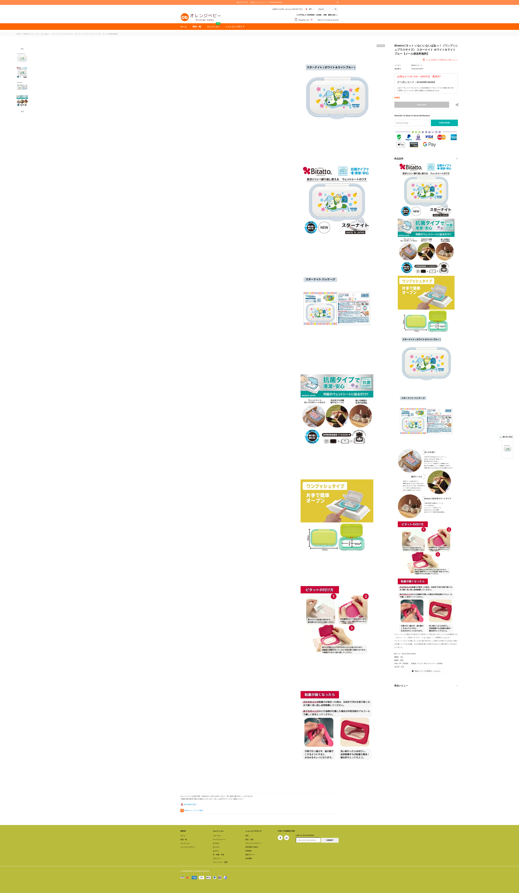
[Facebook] (280, 837)
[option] (337, 95)
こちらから (436, 671)
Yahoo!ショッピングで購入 (193, 810)
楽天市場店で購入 (190, 804)
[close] (337, 2)
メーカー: (397, 65)
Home (18, 34)
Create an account (332, 20)
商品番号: (397, 69)
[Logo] (200, 17)
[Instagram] (286, 837)
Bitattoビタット (416, 65)
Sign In (320, 20)
